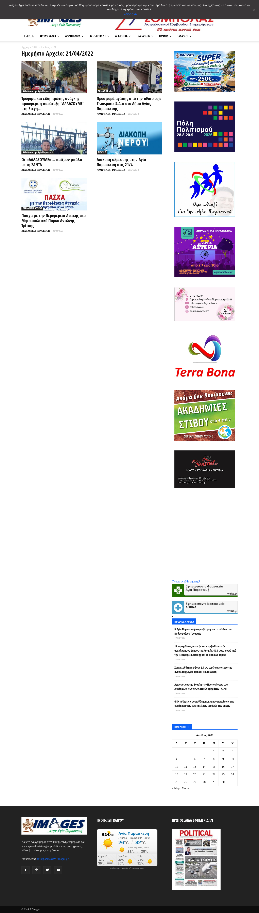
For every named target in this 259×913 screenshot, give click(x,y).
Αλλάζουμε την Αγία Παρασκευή (38, 91)
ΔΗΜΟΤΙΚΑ (121, 36)
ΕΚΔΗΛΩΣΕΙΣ (143, 36)
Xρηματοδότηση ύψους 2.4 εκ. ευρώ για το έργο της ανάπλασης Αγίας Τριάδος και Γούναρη (203, 670)
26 (185, 782)
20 (194, 774)
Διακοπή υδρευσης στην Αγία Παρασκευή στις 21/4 (121, 162)
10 (232, 759)
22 (213, 774)
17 (232, 766)
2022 (34, 47)
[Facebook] (25, 870)
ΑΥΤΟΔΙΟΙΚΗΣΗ (97, 36)
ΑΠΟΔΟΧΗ (130, 14)
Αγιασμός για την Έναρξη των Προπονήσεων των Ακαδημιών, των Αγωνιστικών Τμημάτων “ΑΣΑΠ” (201, 687)
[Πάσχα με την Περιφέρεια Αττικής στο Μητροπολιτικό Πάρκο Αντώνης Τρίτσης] (54, 194)
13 (194, 766)
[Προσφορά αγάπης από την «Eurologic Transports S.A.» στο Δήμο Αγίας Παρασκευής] (129, 77)
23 (223, 774)
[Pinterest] (36, 870)
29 (213, 782)
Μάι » (185, 788)
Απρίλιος (45, 47)
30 (223, 782)
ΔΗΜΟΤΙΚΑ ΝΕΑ (105, 91)
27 (194, 782)
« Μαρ (175, 788)
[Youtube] (58, 870)
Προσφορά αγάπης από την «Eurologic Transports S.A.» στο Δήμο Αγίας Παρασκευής (129, 103)
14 (204, 766)
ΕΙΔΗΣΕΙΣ (29, 36)
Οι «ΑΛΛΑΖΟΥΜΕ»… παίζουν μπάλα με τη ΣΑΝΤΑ (51, 162)
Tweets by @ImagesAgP (186, 581)
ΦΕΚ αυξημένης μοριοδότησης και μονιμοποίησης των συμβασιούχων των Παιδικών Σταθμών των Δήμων (204, 704)
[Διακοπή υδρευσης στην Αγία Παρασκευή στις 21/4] (129, 138)
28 (204, 782)
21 (204, 774)
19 (185, 774)
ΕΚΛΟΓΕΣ (163, 36)
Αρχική (25, 47)
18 (176, 774)
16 (223, 766)
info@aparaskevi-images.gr (53, 858)
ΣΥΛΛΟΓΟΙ (182, 36)
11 (176, 766)
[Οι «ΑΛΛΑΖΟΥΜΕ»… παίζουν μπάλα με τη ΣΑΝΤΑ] (54, 138)
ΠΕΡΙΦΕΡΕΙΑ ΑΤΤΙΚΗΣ (32, 208)
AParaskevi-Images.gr (35, 114)
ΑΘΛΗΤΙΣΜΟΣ (72, 36)
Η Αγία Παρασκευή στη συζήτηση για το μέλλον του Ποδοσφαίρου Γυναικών (202, 631)
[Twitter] (47, 870)
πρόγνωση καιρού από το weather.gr (127, 868)
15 (213, 766)
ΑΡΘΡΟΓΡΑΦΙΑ (47, 36)
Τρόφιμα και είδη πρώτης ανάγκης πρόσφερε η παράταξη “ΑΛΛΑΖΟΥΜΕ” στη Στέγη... (52, 103)
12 (185, 766)
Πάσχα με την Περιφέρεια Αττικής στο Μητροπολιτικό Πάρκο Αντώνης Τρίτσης (53, 220)
